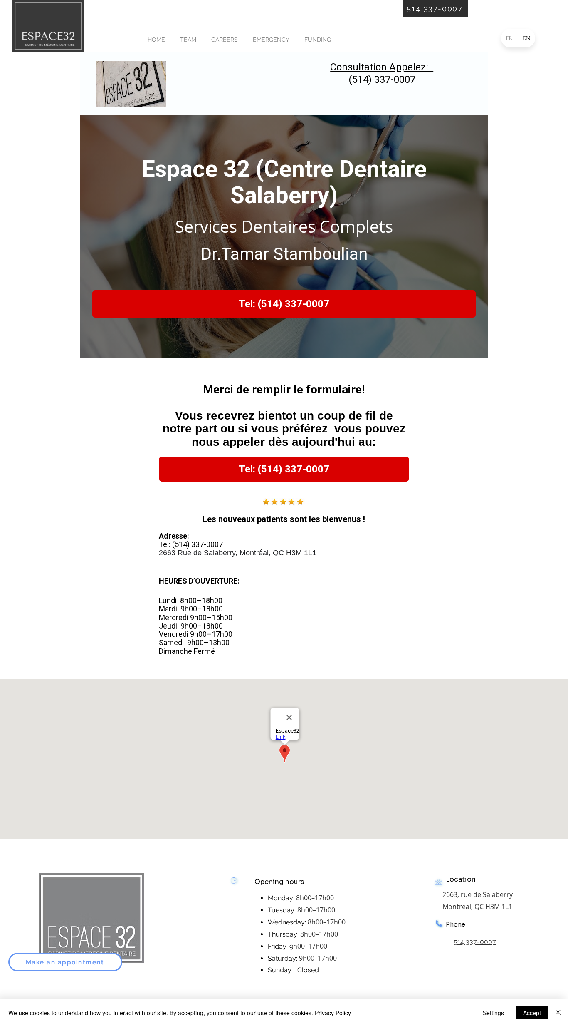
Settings (493, 1013)
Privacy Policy (333, 1013)
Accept (532, 1013)
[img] (48, 50)
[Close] (558, 1012)
